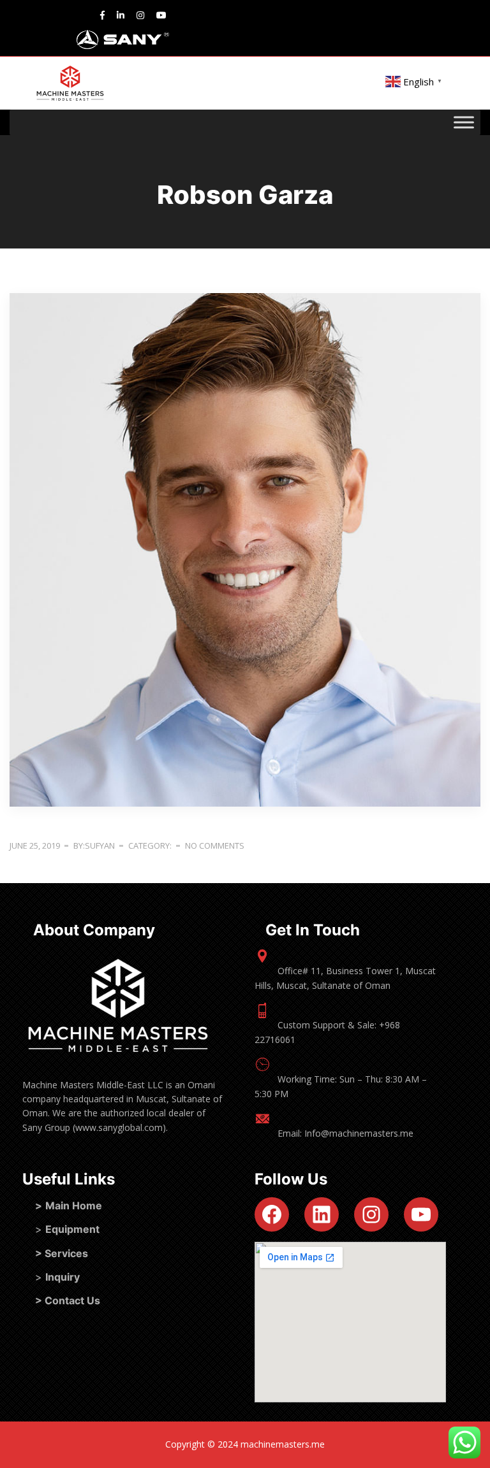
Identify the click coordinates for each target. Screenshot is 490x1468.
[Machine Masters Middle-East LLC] (70, 83)
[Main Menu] (16, 83)
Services (66, 1253)
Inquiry (62, 1276)
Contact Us (72, 1300)
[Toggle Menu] (464, 123)
